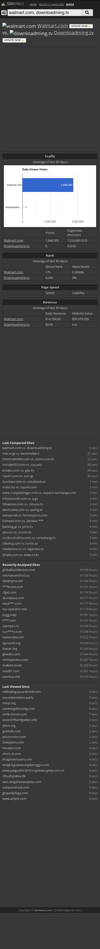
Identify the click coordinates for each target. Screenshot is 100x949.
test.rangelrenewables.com (21, 782)
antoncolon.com (14, 737)
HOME (33, 4)
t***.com (9, 620)
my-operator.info (14, 609)
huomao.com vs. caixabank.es (24, 481)
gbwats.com (11, 654)
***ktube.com (12, 587)
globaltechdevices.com (18, 570)
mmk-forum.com (14, 714)
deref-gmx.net (12, 581)
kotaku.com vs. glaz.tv (18, 470)
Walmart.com (52, 25)
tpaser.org (9, 648)
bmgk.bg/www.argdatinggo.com (25, 765)
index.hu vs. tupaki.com (19, 487)
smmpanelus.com (15, 659)
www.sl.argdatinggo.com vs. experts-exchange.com (39, 492)
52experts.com (13, 742)
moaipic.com (11, 748)
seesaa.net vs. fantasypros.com (24, 515)
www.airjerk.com (14, 798)
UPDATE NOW (79, 26)
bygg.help (9, 615)
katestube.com (13, 637)
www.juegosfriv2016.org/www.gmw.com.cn (33, 770)
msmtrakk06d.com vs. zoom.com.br (28, 459)
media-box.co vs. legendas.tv (23, 549)
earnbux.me (11, 676)
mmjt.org (9, 703)
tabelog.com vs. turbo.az (20, 543)
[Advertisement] (50, 99)
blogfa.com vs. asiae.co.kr (20, 555)
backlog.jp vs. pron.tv (17, 526)
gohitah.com (11, 731)
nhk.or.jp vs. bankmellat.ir (21, 453)
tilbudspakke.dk (13, 776)
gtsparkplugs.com (15, 793)
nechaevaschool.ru (16, 575)
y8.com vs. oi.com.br (17, 532)
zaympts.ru (10, 626)
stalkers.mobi (12, 665)
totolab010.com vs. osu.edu (22, 464)
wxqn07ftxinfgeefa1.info (19, 720)
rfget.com (9, 592)
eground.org (11, 643)
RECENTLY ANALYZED (51, 4)
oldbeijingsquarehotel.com (21, 691)
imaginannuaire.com (17, 759)
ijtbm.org (9, 725)
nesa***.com (11, 603)
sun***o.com (12, 631)
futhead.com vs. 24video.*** (22, 521)
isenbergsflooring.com (18, 708)
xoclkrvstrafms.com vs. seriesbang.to (29, 538)
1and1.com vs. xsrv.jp (17, 476)
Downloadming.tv (74, 32)
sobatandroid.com (15, 787)
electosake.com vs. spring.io (22, 509)
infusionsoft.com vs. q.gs (20, 498)
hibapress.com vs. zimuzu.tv (22, 504)
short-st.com (11, 753)
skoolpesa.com (13, 598)
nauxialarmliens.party (18, 697)
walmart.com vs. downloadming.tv (27, 448)
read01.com (10, 671)
